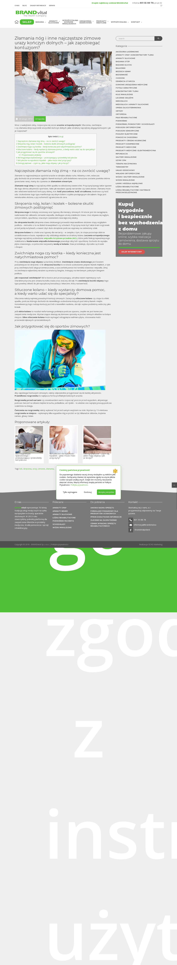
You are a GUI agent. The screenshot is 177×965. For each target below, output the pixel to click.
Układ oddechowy (125, 170)
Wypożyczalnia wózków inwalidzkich (70, 22)
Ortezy (119, 111)
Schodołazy (59, 524)
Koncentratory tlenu (127, 91)
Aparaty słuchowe (53, 22)
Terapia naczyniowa (126, 164)
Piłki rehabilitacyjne (126, 117)
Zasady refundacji (38, 5)
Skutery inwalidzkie (126, 157)
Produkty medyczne (101, 22)
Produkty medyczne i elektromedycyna (136, 150)
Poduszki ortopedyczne (128, 127)
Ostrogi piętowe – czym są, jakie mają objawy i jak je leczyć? (42, 163)
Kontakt (135, 22)
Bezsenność (122, 75)
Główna (17, 22)
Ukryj (61, 136)
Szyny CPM (121, 160)
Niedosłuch (122, 101)
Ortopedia (121, 114)
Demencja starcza (125, 81)
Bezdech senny (123, 71)
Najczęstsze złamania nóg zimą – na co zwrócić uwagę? (40, 141)
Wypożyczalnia (119, 22)
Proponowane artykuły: (30, 155)
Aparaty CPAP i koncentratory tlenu (135, 55)
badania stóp (123, 61)
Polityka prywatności (59, 544)
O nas (17, 5)
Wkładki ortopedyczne (128, 173)
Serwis (52, 5)
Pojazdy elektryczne (126, 134)
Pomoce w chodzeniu (126, 137)
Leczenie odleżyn (124, 98)
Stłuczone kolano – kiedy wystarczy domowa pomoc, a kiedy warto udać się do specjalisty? (55, 149)
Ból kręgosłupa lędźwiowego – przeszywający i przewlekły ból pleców (46, 157)
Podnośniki (121, 121)
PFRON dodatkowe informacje (106, 517)
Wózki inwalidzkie (125, 180)
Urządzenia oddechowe (85, 22)
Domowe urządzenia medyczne (131, 85)
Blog (25, 5)
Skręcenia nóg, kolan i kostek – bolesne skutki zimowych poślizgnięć (45, 144)
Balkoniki (120, 68)
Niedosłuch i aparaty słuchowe (132, 104)
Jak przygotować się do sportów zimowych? (35, 152)
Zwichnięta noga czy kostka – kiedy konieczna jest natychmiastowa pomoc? (49, 146)
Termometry (122, 167)
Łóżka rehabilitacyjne (127, 187)
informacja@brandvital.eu (145, 524)
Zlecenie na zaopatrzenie (103, 520)
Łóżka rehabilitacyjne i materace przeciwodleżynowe (133, 191)
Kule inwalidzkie (124, 94)
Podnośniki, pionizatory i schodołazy (135, 124)
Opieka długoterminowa (128, 108)
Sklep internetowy (131, 252)
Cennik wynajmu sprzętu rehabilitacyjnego (103, 524)
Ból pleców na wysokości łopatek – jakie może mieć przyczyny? (43, 160)
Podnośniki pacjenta (63, 521)
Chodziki (120, 78)
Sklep (26, 22)
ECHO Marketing (155, 544)
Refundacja (122, 154)
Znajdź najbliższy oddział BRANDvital (110, 3)
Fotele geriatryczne (126, 88)
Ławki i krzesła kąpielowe (129, 183)
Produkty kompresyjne (127, 144)
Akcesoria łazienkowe (127, 52)
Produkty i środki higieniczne (131, 140)
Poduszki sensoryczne (127, 131)
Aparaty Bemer (60, 511)
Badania (40, 22)
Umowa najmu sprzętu (102, 508)
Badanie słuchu (124, 65)
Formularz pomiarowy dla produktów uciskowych (104, 512)
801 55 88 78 (147, 3)
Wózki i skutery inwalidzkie (130, 177)
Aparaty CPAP (59, 508)
